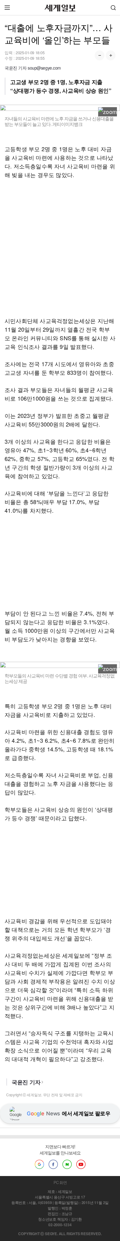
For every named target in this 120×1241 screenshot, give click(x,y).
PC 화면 (60, 1182)
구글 (39, 1164)
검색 (113, 7)
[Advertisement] (60, 248)
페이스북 (53, 1164)
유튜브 (81, 1164)
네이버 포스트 (67, 1164)
